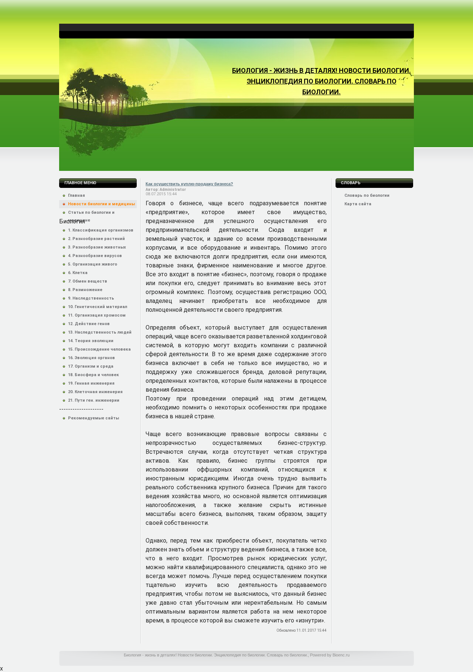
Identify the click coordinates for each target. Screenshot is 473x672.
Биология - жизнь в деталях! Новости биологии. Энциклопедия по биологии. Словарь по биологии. (321, 81)
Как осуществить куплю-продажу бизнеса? (189, 184)
